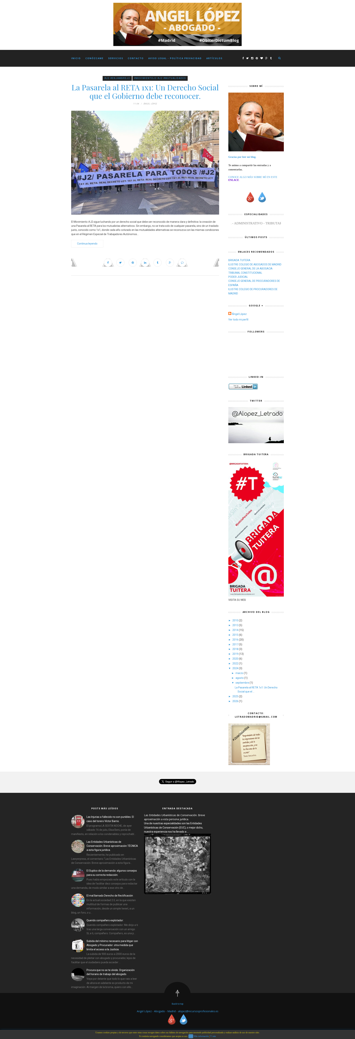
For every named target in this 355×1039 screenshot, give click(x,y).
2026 (235, 701)
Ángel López (239, 314)
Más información (201, 1036)
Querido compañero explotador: (105, 920)
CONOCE (233, 177)
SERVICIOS (115, 58)
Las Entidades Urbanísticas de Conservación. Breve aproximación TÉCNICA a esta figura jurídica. (112, 846)
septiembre (243, 682)
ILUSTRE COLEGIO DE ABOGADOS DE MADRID (254, 264)
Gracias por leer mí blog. (242, 157)
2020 (235, 658)
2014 (235, 630)
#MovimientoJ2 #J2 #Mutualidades (160, 78)
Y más (213, 1036)
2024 (235, 668)
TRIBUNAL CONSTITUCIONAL (245, 272)
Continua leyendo (87, 243)
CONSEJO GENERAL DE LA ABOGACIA (250, 268)
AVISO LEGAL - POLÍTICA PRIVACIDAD (175, 58)
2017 (235, 644)
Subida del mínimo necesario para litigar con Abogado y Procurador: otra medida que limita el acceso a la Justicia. (112, 945)
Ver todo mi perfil (238, 319)
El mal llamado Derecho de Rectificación (110, 895)
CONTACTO (136, 58)
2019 (235, 653)
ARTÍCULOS (214, 58)
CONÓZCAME (94, 58)
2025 (235, 696)
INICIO (76, 58)
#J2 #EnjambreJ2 (117, 78)
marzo (240, 673)
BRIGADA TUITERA (239, 260)
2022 (235, 663)
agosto (240, 677)
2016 (235, 639)
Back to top (177, 1004)
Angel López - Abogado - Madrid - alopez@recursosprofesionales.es (177, 1011)
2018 (235, 649)
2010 (235, 620)
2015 (235, 634)
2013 (235, 625)
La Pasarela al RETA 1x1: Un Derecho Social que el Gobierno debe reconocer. (145, 91)
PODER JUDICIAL (238, 276)
